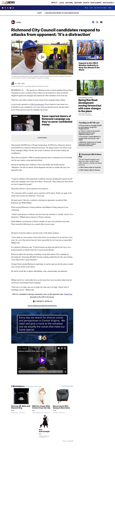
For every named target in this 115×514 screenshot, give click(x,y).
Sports (86, 3)
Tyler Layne (21, 83)
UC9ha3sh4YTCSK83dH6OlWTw (11, 8)
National (69, 3)
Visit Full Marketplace (67, 386)
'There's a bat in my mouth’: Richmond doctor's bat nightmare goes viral (89, 132)
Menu (53, 2)
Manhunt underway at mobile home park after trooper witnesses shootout (90, 143)
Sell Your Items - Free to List (33, 386)
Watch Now (108, 3)
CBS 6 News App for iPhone (90, 170)
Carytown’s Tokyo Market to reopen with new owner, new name (90, 138)
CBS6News (3, 8)
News (86, 8)
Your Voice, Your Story (100, 8)
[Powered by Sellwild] (70, 441)
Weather (78, 3)
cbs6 (5, 8)
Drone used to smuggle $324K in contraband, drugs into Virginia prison (90, 127)
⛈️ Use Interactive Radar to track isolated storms (61, 13)
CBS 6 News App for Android (90, 167)
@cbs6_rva (14, 8)
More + (110, 8)
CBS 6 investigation (37, 104)
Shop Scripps (95, 3)
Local (61, 3)
